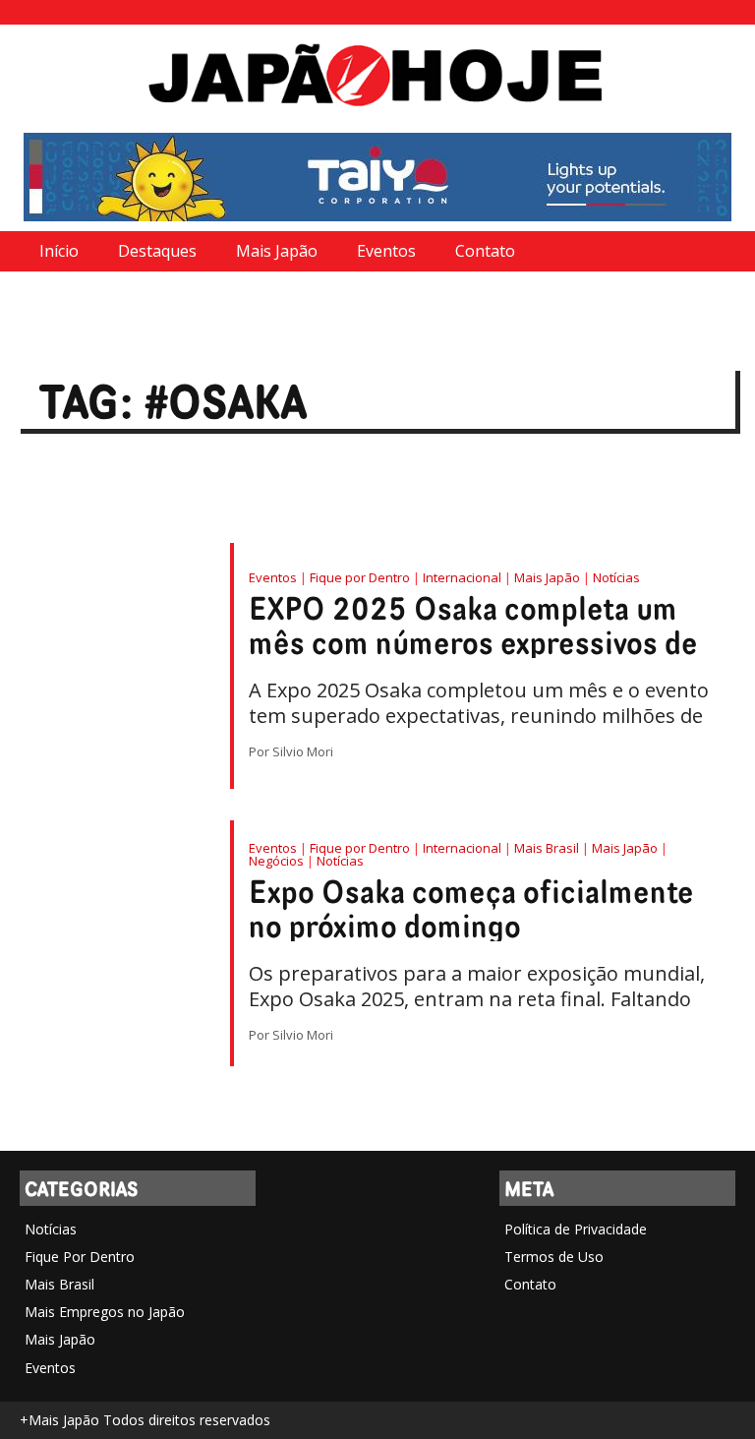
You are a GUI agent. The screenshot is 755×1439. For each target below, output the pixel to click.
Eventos (386, 251)
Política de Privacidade (575, 1229)
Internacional (462, 577)
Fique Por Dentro (80, 1256)
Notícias (616, 577)
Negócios (276, 860)
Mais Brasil (546, 848)
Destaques (157, 251)
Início (59, 251)
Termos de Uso (554, 1256)
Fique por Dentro (360, 577)
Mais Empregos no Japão (105, 1311)
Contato (485, 251)
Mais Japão (277, 251)
